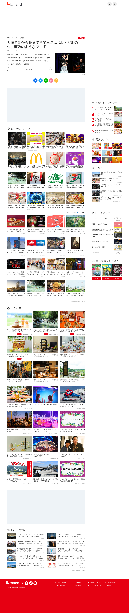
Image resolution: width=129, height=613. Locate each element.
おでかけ (22, 38)
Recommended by (72, 212)
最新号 (96, 278)
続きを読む (29, 69)
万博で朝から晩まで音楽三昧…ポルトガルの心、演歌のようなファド (42, 44)
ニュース (14, 38)
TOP (8, 38)
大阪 (81, 38)
